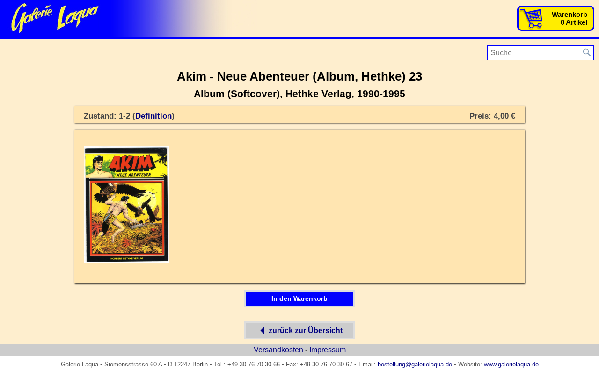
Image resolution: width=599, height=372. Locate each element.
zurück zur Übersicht (306, 331)
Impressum (327, 350)
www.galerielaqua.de (511, 364)
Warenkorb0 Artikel (569, 18)
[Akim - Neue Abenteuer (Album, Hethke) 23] (126, 261)
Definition (153, 116)
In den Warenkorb (299, 298)
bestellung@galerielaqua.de (415, 364)
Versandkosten (278, 350)
